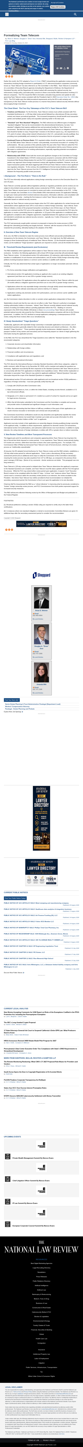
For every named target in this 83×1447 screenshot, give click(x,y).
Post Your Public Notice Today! (15, 898)
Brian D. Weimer (13, 38)
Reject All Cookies (58, 7)
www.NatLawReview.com (63, 1393)
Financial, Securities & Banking (41, 1330)
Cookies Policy (14, 11)
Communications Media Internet (62, 55)
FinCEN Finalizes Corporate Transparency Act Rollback (25, 1080)
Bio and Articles (38, 619)
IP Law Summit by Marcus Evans (25, 1203)
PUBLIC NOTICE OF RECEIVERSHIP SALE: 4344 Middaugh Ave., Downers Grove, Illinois (36, 934)
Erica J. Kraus (10, 1066)
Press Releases (41, 1276)
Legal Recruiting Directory (41, 1268)
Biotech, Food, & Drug (41, 1299)
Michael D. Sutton (20, 1066)
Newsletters (41, 1272)
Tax (41, 1372)
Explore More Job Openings (12, 712)
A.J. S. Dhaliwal (10, 1082)
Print (58, 68)
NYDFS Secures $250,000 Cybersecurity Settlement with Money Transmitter (32, 1096)
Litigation (41, 1363)
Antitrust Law (41, 1290)
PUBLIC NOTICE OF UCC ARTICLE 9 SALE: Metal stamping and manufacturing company (36, 903)
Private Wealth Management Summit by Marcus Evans (33, 1158)
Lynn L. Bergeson (11, 1016)
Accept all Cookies (57, 2)
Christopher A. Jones (25, 1053)
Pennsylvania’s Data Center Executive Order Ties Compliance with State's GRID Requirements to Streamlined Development (40, 1050)
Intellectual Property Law (41, 1354)
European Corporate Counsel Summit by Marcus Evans (34, 1226)
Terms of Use (17, 1392)
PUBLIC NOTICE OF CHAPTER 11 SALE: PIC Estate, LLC (24, 952)
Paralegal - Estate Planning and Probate (19, 709)
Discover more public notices (13, 972)
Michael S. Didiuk (21, 1024)
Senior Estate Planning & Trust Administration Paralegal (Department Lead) (32, 704)
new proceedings (49, 310)
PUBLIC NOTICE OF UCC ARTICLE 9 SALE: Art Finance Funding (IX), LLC (30, 915)
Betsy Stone (9, 1035)
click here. (62, 1434)
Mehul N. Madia (21, 1082)
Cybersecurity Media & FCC (41, 1312)
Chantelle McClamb (12, 1053)
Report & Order (35, 81)
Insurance (41, 1350)
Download (65, 68)
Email (37, 613)
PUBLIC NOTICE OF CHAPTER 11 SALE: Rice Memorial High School (28, 958)
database (20, 1393)
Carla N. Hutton (22, 1016)
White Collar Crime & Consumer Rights (41, 1376)
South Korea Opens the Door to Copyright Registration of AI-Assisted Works (33, 1072)
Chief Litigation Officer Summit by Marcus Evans (31, 1181)
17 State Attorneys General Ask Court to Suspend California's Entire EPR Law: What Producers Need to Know (40, 1032)
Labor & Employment (41, 1358)
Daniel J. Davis (10, 1024)
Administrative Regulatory (62, 52)
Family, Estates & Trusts (41, 1325)
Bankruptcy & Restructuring (41, 1294)
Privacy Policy (28, 1392)
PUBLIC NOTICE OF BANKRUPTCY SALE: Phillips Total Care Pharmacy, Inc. (31, 928)
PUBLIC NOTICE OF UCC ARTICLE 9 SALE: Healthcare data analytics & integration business (38, 909)
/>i (68, 68)
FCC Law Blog (10, 41)
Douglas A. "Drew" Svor (28, 38)
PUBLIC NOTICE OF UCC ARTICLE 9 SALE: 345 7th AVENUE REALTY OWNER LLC (33, 940)
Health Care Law (41, 1338)
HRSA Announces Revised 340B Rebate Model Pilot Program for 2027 (30, 1041)
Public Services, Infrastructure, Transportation (41, 1367)
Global (41, 1334)
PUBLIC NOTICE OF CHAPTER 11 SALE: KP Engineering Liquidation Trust (31, 946)
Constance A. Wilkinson (22, 1043)
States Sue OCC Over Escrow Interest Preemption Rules (25, 1088)
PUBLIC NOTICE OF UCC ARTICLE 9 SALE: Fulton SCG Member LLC (29, 921)
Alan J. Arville (10, 1043)
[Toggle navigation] (7, 14)
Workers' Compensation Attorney (17, 706)
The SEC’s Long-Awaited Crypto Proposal (20, 1022)
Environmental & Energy (41, 1321)
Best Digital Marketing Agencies (41, 1263)
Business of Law (41, 1303)
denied (30, 192)
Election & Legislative (41, 1316)
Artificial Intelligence (41, 1285)
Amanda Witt (40, 38)
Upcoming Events (12, 1137)
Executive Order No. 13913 (65, 97)
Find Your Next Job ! (12, 700)
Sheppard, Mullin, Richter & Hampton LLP (60, 38)
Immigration (42, 1343)
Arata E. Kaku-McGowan (21, 1035)
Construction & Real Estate (41, 1307)
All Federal (58, 59)
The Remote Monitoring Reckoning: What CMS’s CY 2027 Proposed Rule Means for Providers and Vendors (41, 1063)
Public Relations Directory (41, 1281)
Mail (61, 68)
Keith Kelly (9, 1074)
